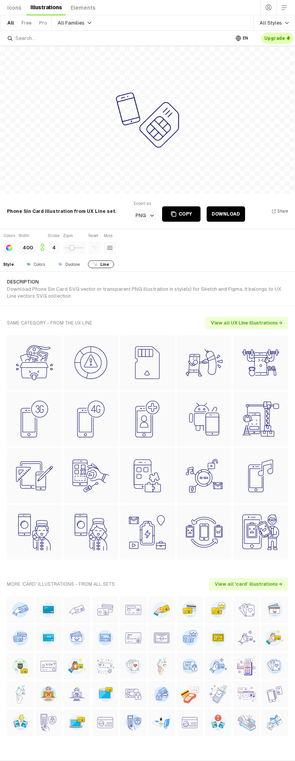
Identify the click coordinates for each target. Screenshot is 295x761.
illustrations (46, 7)
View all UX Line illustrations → (247, 323)
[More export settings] (110, 248)
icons (14, 8)
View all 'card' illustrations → (249, 584)
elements (83, 8)
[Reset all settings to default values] (94, 248)
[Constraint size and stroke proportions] (42, 243)
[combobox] (118, 38)
